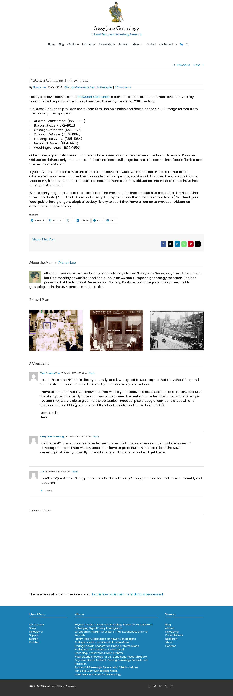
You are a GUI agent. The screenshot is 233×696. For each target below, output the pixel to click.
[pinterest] (155, 686)
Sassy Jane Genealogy (52, 436)
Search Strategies (101, 87)
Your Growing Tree (50, 373)
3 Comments (123, 87)
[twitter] (166, 686)
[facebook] (149, 686)
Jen (42, 471)
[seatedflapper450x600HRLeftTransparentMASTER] (116, 3)
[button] (187, 44)
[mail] (172, 686)
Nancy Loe (39, 87)
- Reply (91, 373)
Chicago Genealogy (76, 87)
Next (197, 65)
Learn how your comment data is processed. (128, 594)
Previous (183, 65)
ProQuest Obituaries (94, 97)
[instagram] (160, 686)
